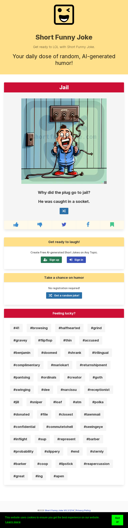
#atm (77, 402)
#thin (67, 340)
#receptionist (99, 390)
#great (19, 476)
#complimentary (27, 365)
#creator (74, 377)
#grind (96, 328)
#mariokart (60, 365)
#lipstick (66, 464)
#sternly (97, 451)
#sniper (36, 402)
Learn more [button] (12, 522)
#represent (66, 439)
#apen (59, 476)
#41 (16, 328)
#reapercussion (97, 464)
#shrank (74, 353)
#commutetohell (59, 427)
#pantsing (22, 377)
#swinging (22, 390)
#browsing (39, 328)
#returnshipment (93, 365)
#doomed (49, 353)
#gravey (20, 340)
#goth (97, 377)
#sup (42, 439)
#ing (39, 476)
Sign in (78, 259)
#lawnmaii (92, 414)
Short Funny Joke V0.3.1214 (59, 510)
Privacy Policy (83, 510)
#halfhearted (69, 328)
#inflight (20, 439)
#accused (91, 340)
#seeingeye (93, 427)
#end (75, 451)
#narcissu (69, 390)
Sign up (54, 259)
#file (44, 414)
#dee (45, 390)
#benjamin (22, 353)
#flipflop (45, 340)
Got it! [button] (117, 519)
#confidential (24, 427)
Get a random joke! (66, 295)
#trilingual (100, 353)
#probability (24, 451)
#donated (22, 414)
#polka (98, 402)
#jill (16, 402)
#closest (66, 414)
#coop (42, 464)
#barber (93, 439)
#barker (20, 464)
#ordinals (48, 377)
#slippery (52, 451)
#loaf (57, 402)
